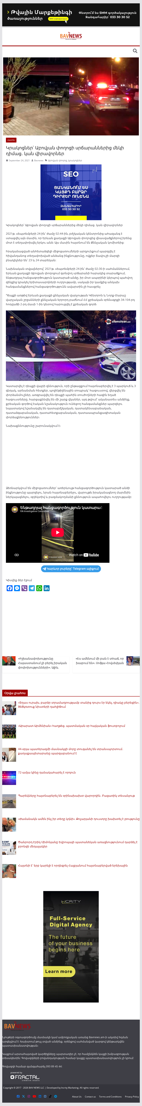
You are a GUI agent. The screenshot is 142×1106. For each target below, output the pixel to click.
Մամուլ (11, 140)
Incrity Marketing (70, 1087)
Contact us (90, 1096)
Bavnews (38, 160)
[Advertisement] (71, 458)
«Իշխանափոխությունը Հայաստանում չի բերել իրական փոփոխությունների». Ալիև (42, 663)
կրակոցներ (75, 160)
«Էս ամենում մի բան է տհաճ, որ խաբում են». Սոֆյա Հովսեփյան (100, 661)
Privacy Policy (132, 1096)
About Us (77, 1096)
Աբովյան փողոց (57, 160)
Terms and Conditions (110, 1096)
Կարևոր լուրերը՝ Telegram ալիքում (73, 568)
